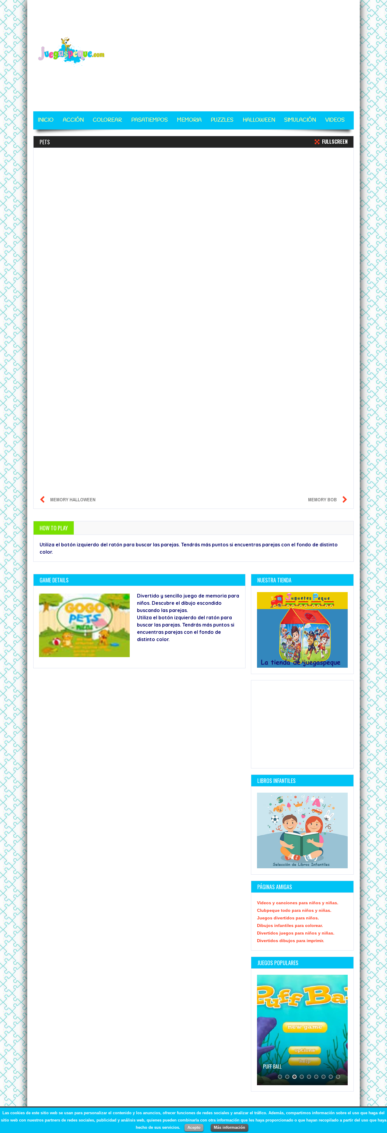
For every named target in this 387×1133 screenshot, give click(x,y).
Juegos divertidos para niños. (288, 917)
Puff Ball (272, 1066)
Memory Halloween (73, 499)
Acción (73, 120)
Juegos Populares (277, 963)
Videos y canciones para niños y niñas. (297, 902)
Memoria (189, 120)
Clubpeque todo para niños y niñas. (294, 910)
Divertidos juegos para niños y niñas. (295, 933)
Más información (229, 1127)
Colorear (107, 120)
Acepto (193, 1127)
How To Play (54, 528)
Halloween (259, 120)
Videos (335, 120)
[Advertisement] (244, 52)
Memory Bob (322, 499)
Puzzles (222, 120)
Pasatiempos (149, 120)
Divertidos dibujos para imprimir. (290, 940)
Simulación (300, 120)
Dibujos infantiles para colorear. (290, 925)
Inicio (46, 120)
